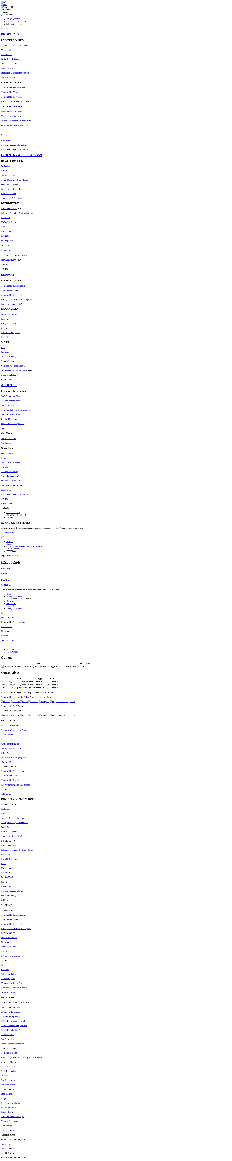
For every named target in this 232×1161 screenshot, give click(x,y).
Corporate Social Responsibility (14, 1025)
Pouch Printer (7, 827)
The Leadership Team (10, 1016)
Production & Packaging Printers (15, 73)
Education (5, 217)
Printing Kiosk (7, 240)
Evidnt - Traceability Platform (13, 121)
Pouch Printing (7, 184)
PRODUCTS (10, 34)
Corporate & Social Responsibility (15, 410)
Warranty (5, 352)
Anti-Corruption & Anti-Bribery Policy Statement (22, 1057)
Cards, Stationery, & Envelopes (14, 180)
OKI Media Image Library (12, 485)
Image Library (7, 1112)
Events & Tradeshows (10, 1103)
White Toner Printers (10, 59)
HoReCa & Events (9, 222)
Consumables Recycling (11, 97)
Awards (4, 467)
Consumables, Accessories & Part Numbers (24, 546)
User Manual (6, 328)
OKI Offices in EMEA (11, 414)
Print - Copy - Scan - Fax (11, 189)
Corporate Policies (9, 1053)
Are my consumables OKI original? (16, 785)
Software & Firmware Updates (14, 370)
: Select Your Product (30, 589)
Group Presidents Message (12, 1116)
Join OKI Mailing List (10, 481)
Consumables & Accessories (13, 88)
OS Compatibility (8, 357)
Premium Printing (8, 260)
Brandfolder (6, 251)
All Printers (6, 140)
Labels (4, 171)
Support (9, 544)
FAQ (3, 347)
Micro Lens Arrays (9, 116)
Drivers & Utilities (9, 314)
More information (8, 532)
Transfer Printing (8, 175)
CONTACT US (13, 19)
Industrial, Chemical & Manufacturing (17, 213)
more (3, 428)
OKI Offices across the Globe (13, 1021)
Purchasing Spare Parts (11, 304)
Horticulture (6, 231)
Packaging (5, 166)
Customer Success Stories (12, 145)
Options (10, 649)
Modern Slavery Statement (12, 1066)
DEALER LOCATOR (16, 21)
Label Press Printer (9, 208)
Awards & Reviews (9, 1107)
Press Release (7, 453)
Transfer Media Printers (11, 64)
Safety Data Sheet (8, 323)
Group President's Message (12, 476)
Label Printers (7, 68)
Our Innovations (8, 443)
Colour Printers (12, 549)
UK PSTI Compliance (10, 332)
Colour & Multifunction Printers (14, 45)
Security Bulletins (8, 375)
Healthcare (5, 236)
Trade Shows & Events (11, 462)
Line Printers (6, 54)
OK (2, 537)
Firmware (5, 319)
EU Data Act (6, 337)
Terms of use (6, 1126)
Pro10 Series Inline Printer (12, 125)
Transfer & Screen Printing (12, 818)
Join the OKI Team (9, 419)
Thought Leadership (9, 471)
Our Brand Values (8, 438)
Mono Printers (7, 50)
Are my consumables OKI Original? (16, 101)
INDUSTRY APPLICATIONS (21, 155)
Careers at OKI (7, 1034)
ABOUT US (9, 385)
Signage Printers (8, 77)
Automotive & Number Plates (13, 198)
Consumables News (9, 92)
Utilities (4, 264)
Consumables (13, 652)
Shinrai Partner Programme (12, 423)
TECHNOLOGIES (11, 106)
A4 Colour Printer (8, 193)
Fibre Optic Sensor (9, 112)
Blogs (3, 458)
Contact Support (8, 361)
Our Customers (7, 405)
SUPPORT (8, 274)
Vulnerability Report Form (12, 366)
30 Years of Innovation (10, 401)
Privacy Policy (7, 1130)
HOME (9, 541)
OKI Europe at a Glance (11, 396)
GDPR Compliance (9, 1071)
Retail (3, 227)
